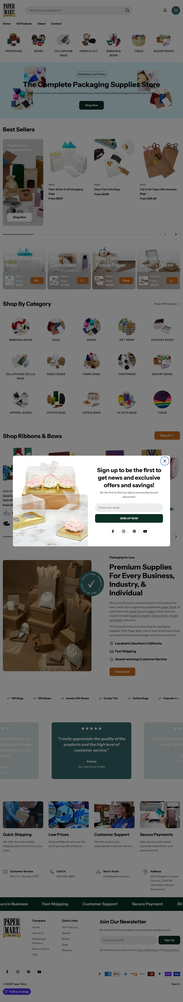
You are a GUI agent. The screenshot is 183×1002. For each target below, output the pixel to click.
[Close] (164, 461)
